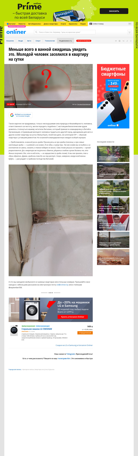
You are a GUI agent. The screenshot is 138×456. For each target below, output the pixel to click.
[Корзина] (129, 32)
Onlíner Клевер (98, 24)
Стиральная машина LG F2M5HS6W (37, 328)
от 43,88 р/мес (87, 329)
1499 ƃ (90, 326)
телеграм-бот (64, 358)
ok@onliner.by (62, 285)
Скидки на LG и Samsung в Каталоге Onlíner (74, 345)
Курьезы (51, 369)
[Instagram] (120, 40)
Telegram (70, 354)
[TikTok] (127, 40)
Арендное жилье (28, 369)
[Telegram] (116, 40)
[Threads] (131, 40)
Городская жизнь (15, 369)
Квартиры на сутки (41, 369)
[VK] (123, 40)
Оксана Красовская (84, 104)
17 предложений (85, 333)
